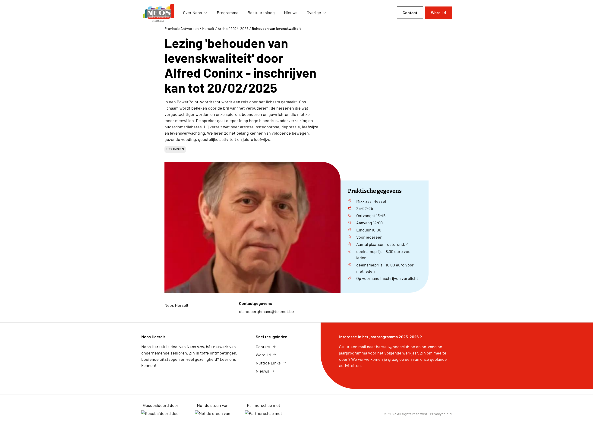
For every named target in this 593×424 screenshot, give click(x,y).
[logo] (158, 13)
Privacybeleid (441, 413)
